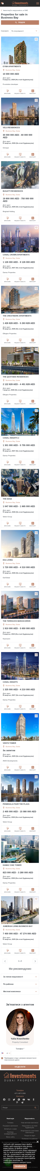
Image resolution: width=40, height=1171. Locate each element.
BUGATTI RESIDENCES (13, 191)
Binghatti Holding (9, 211)
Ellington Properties (9, 333)
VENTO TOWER (9, 743)
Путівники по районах (30, 1139)
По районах (8, 984)
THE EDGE (7, 499)
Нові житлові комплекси (29, 1123)
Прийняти (20, 1166)
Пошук (21, 22)
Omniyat (6, 148)
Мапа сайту (10, 1137)
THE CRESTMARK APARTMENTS (17, 316)
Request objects (19, 93)
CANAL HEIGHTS (10, 682)
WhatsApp (32, 93)
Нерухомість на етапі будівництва (29, 1126)
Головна (10, 1123)
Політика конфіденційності (10, 1133)
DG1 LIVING (8, 560)
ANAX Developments (10, 761)
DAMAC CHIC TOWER (12, 865)
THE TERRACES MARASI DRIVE (17, 621)
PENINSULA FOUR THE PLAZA (16, 804)
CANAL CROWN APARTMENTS (16, 255)
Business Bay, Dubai (13, 70)
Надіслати (20, 1067)
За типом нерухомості (13, 977)
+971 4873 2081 (20, 1093)
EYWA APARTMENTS (12, 66)
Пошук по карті (29, 1135)
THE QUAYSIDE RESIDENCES (16, 377)
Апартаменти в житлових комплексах (30, 1131)
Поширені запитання (10, 1126)
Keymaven (6, 639)
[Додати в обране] (36, 39)
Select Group (7, 517)
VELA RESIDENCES (11, 128)
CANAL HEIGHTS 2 (11, 438)
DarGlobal (6, 578)
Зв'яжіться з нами (10, 1129)
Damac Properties (9, 272)
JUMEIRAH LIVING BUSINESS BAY (18, 926)
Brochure (7, 93)
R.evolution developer (10, 84)
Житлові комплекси (12, 991)
